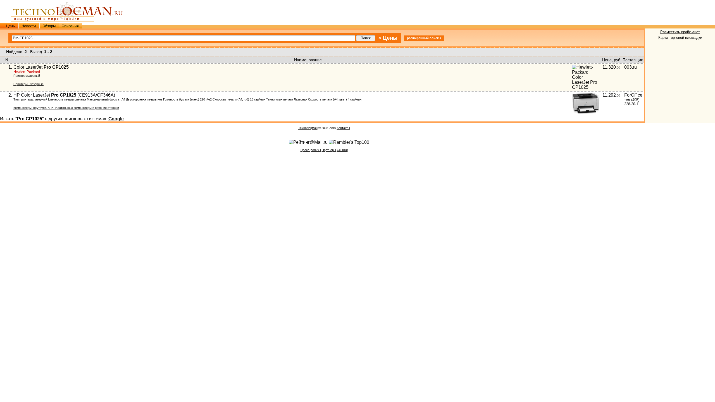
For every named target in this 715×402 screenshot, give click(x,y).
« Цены (387, 38)
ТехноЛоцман (308, 128)
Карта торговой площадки (680, 37)
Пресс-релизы (311, 150)
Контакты (343, 128)
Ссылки (342, 150)
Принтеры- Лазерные (28, 84)
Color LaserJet (41, 67)
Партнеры (329, 150)
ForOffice (633, 95)
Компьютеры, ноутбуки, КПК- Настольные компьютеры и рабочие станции (66, 107)
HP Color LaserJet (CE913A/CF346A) (64, 95)
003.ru (630, 67)
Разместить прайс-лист (680, 32)
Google (116, 118)
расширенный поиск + (424, 38)
